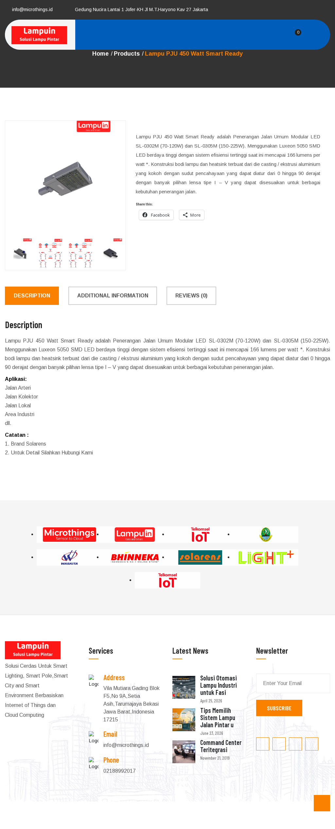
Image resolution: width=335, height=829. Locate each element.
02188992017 (119, 771)
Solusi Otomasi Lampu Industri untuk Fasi (218, 685)
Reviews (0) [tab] (191, 295)
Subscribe (279, 708)
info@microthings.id (32, 9)
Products (127, 54)
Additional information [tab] (112, 295)
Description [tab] (32, 295)
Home (100, 54)
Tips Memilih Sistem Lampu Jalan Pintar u (217, 717)
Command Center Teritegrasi (220, 746)
